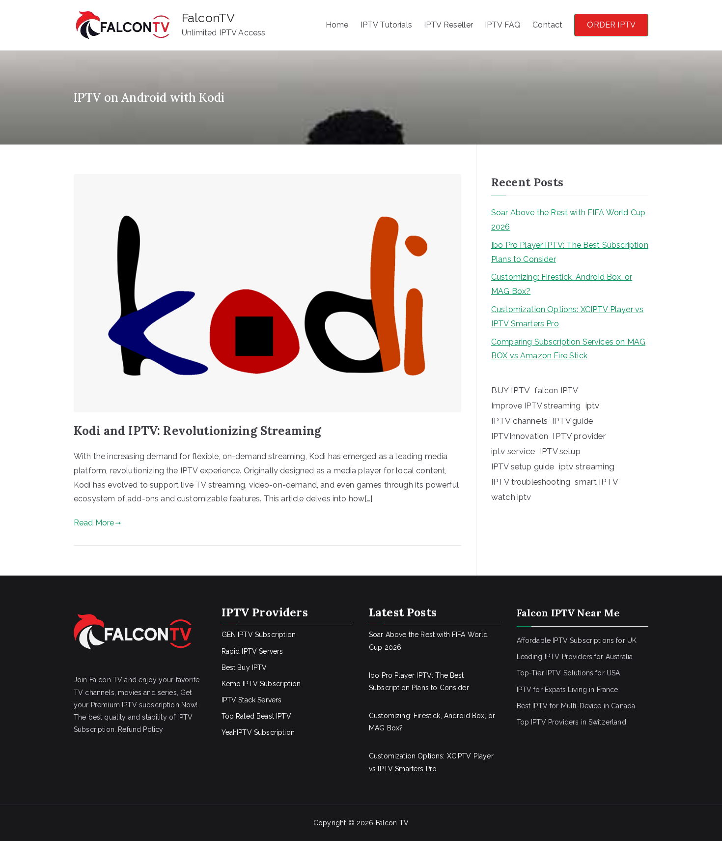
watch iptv (511, 497)
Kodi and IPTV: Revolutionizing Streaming (197, 430)
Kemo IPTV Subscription (261, 684)
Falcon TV (392, 823)
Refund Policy (140, 729)
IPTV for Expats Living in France (567, 690)
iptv (592, 405)
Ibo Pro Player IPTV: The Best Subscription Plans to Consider (569, 252)
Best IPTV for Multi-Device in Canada (576, 706)
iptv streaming (586, 466)
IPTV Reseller (448, 24)
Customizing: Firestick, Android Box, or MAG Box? (561, 284)
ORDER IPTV (611, 24)
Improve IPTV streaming (536, 405)
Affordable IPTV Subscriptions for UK (577, 640)
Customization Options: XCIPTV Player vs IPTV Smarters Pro (567, 316)
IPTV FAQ (503, 24)
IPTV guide (572, 421)
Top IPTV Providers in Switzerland (571, 722)
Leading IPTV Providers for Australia (575, 657)
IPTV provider (579, 436)
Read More (94, 522)
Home (337, 24)
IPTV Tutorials (386, 24)
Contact (547, 24)
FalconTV (208, 17)
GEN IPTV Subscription (259, 634)
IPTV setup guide (523, 466)
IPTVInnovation (519, 436)
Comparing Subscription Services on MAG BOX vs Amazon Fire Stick (568, 349)
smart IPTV (596, 482)
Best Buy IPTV (244, 667)
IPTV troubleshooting (530, 482)
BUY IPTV (510, 390)
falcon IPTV (556, 390)
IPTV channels (519, 421)
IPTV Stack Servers (252, 700)
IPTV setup (560, 451)
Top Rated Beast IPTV (256, 716)
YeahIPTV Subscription (258, 732)
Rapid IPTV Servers (252, 651)
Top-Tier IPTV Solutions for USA (568, 673)
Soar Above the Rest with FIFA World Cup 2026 (568, 220)
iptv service (513, 451)
